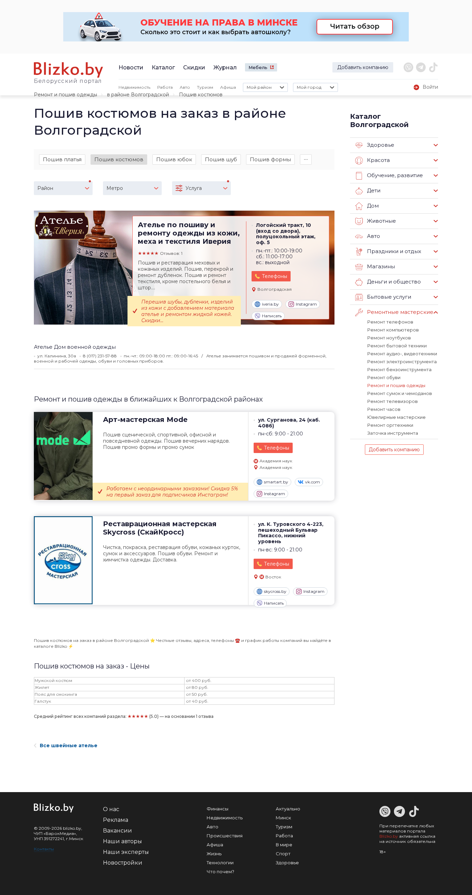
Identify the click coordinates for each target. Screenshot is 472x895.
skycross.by (275, 591)
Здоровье (287, 862)
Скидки (194, 67)
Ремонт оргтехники (390, 425)
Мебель (257, 67)
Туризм (205, 87)
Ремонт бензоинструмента (399, 369)
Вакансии (117, 830)
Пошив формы (270, 159)
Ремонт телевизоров (392, 401)
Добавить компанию (362, 67)
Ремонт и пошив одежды (65, 95)
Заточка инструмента (392, 433)
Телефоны (274, 276)
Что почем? (220, 871)
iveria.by (270, 304)
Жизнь (214, 853)
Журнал (225, 67)
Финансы (217, 808)
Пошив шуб (221, 159)
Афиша (228, 87)
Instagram (306, 304)
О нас (111, 809)
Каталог (163, 67)
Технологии (220, 862)
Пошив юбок (174, 159)
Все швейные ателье (68, 745)
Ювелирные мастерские (396, 417)
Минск (283, 817)
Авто (185, 87)
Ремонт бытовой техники (397, 345)
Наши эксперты (126, 852)
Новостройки (122, 862)
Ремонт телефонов (390, 322)
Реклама (115, 820)
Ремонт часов (383, 409)
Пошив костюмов (118, 159)
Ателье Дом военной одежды (75, 347)
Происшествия (225, 835)
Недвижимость (134, 87)
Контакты (44, 848)
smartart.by (276, 481)
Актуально (288, 808)
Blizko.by (388, 836)
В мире (284, 844)
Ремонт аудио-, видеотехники (402, 353)
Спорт (283, 853)
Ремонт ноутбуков (389, 337)
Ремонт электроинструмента (402, 361)
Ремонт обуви (383, 377)
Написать (272, 315)
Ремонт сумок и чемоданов (399, 393)
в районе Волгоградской (138, 95)
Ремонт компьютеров (393, 330)
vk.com (312, 481)
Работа (165, 87)
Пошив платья (62, 159)
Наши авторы (122, 841)
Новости (131, 67)
